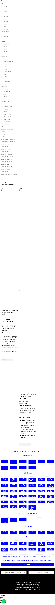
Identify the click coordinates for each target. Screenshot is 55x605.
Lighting (3, 136)
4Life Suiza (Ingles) (5, 119)
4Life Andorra (23, 491)
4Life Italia (3, 74)
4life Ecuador (4, 39)
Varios (2, 179)
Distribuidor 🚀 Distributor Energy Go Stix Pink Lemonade (27, 396)
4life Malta (3, 84)
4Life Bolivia (13, 467)
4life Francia (4, 56)
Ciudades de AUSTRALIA (7, 144)
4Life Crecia (32, 502)
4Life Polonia (4, 96)
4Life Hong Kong (41, 549)
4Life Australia (22, 520)
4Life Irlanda (4, 69)
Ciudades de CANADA (6, 149)
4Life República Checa (6, 106)
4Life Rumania (4, 109)
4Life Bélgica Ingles (13, 479)
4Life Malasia (50, 543)
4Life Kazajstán (4, 532)
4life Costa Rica (5, 31)
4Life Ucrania (50, 532)
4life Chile (3, 24)
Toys (2, 176)
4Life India (3, 66)
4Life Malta (13, 485)
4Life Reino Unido (5, 104)
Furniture (3, 134)
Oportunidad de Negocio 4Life (8, 139)
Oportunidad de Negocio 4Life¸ (8, 141)
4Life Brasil (32, 467)
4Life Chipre (4, 26)
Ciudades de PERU (5, 169)
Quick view (2, 363)
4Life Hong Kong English (7, 61)
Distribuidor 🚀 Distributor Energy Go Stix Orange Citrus (9, 313)
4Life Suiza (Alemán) (6, 114)
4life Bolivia (4, 19)
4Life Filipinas (13, 549)
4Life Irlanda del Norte (6, 71)
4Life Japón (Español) (32, 543)
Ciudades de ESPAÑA (6, 161)
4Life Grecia (4, 59)
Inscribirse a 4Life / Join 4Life (42, 572)
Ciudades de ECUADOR (7, 159)
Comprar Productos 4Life (7, 129)
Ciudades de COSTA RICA (7, 156)
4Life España (4, 49)
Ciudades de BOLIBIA (6, 146)
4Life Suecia (4, 111)
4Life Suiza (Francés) (6, 116)
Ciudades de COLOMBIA (7, 154)
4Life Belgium (4, 16)
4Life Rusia (22, 532)
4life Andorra (4, 9)
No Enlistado (27, 564)
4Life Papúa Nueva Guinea (4, 521)
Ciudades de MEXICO (6, 166)
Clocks (2, 126)
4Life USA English (5, 121)
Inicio (2, 182)
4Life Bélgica (4, 502)
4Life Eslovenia (4, 46)
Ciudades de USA (5, 171)
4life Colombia (4, 29)
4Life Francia (4, 491)
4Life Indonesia (13, 543)
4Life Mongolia (32, 532)
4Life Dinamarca (5, 36)
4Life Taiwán (50, 549)
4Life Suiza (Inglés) (41, 496)
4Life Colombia (41, 461)
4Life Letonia (4, 76)
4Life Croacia (4, 34)
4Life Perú (50, 461)
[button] (4, 601)
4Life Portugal (4, 99)
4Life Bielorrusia (41, 532)
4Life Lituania (4, 79)
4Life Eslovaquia (5, 44)
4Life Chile (22, 467)
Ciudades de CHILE (6, 151)
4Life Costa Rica (4, 467)
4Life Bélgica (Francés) (6, 14)
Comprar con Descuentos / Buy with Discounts (15, 572)
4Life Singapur (22, 549)
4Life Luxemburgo (5, 81)
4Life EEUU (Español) (13, 462)
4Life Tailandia (32, 549)
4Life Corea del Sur (41, 543)
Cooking (3, 131)
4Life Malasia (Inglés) (4, 549)
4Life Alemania (4, 6)
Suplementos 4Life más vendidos (9, 174)
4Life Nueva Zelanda (14, 520)
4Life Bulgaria (4, 21)
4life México (4, 86)
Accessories (4, 124)
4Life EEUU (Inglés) (32, 462)
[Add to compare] (2, 308)
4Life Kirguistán (13, 532)
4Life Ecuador (23, 461)
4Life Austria (4, 11)
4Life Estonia (4, 51)
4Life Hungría (4, 64)
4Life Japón (22, 543)
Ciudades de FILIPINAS (6, 164)
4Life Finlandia (4, 54)
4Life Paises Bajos (5, 91)
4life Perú (3, 94)
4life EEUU (3, 41)
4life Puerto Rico (5, 101)
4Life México (4, 461)
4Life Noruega (4, 89)
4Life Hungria (50, 479)
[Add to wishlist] (2, 357)
